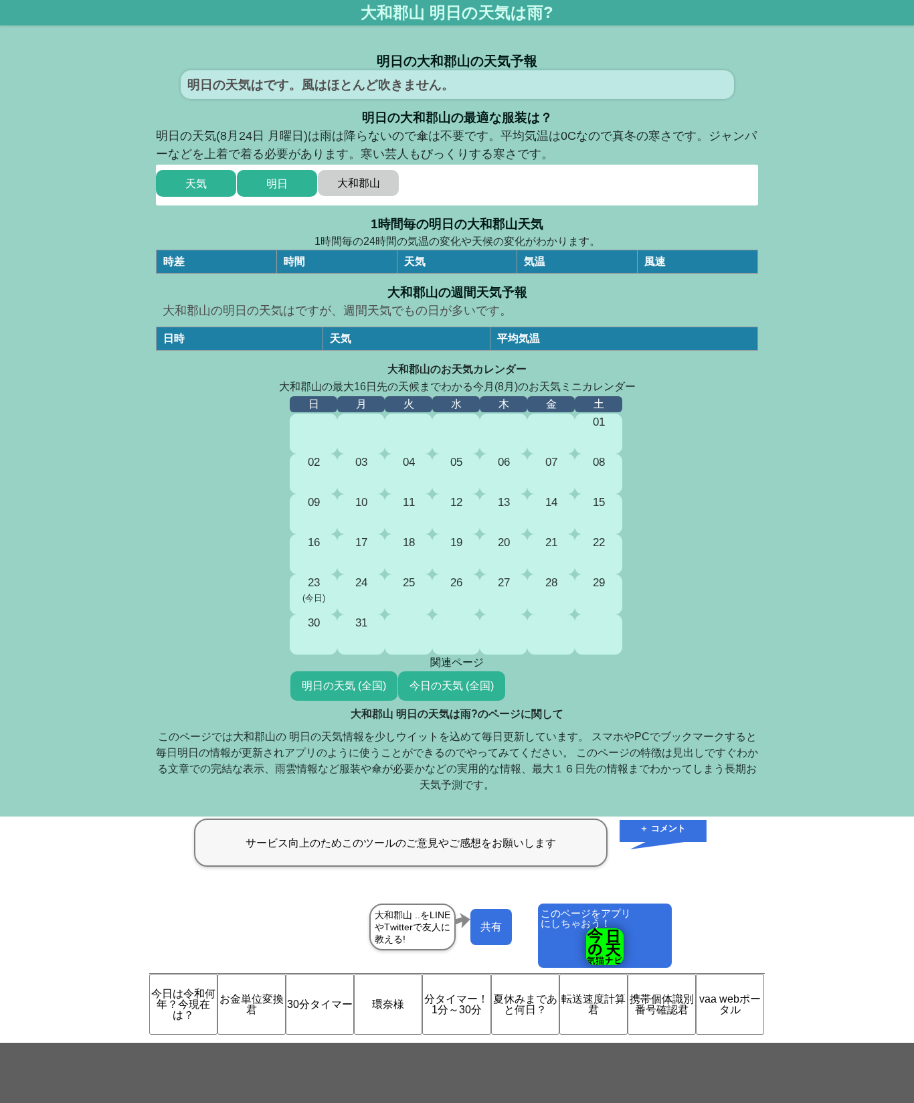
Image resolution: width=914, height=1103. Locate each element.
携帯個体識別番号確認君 (662, 1004)
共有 (491, 926)
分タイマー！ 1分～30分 (456, 1004)
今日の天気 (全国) (451, 685)
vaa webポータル (730, 1004)
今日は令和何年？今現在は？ (183, 1004)
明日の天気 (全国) (344, 685)
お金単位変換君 (251, 1004)
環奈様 (388, 1004)
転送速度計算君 (593, 1004)
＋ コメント (663, 828)
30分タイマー (320, 1004)
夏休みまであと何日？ (525, 1004)
